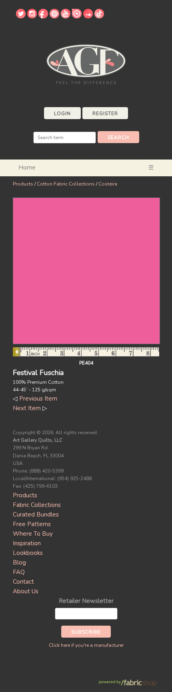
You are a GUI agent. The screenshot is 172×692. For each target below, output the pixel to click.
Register (105, 113)
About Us (25, 591)
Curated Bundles (36, 515)
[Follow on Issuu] (77, 16)
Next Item (27, 408)
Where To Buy (33, 534)
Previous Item (38, 399)
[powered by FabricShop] (127, 683)
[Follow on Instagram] (32, 16)
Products (23, 184)
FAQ (19, 572)
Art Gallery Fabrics (86, 63)
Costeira (107, 184)
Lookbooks (28, 553)
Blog (19, 562)
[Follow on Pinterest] (54, 16)
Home (27, 167)
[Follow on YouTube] (65, 16)
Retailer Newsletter (86, 601)
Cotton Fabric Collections (66, 184)
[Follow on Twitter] (21, 16)
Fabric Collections (37, 505)
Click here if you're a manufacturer (86, 645)
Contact (23, 582)
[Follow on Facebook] (43, 16)
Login (62, 113)
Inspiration (27, 543)
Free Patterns (32, 524)
